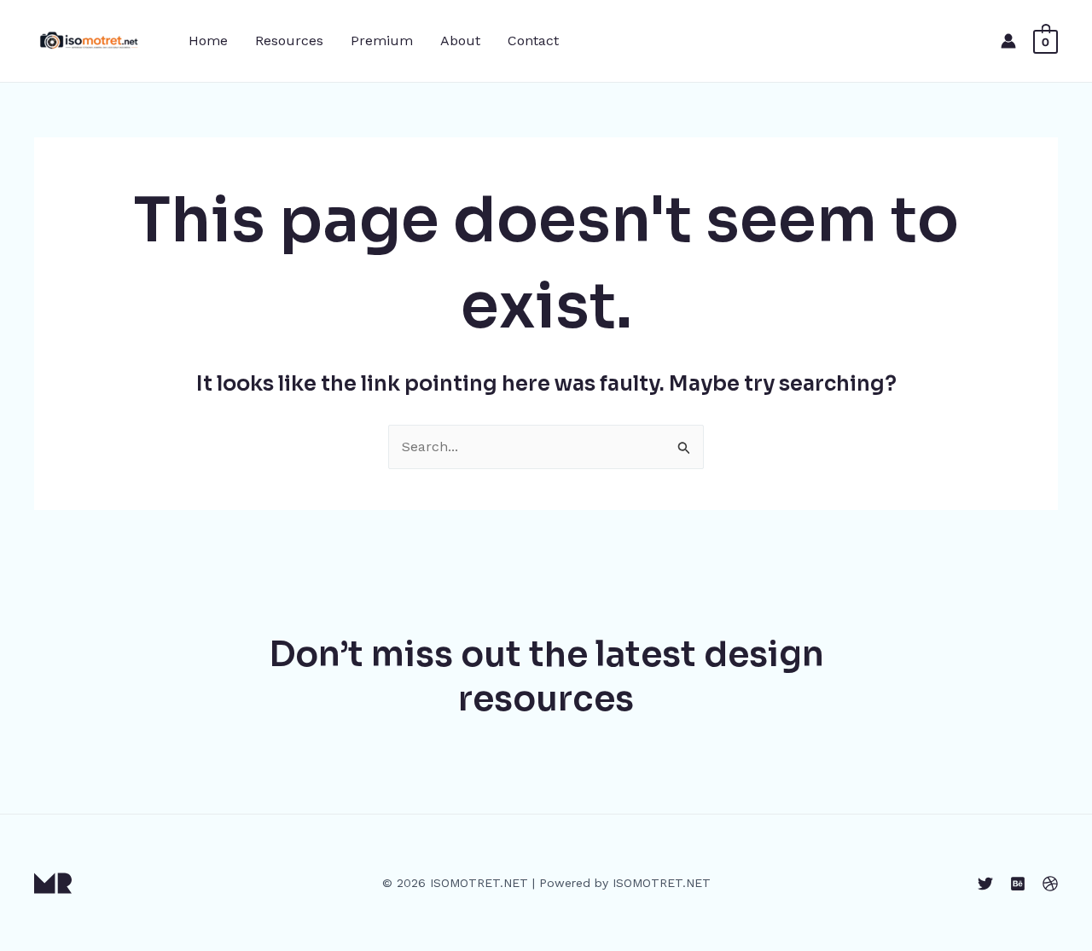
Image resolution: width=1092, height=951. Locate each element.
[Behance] (1017, 883)
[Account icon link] (1008, 41)
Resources (289, 40)
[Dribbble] (1050, 883)
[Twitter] (985, 883)
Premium (382, 40)
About (460, 40)
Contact (533, 40)
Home (208, 40)
